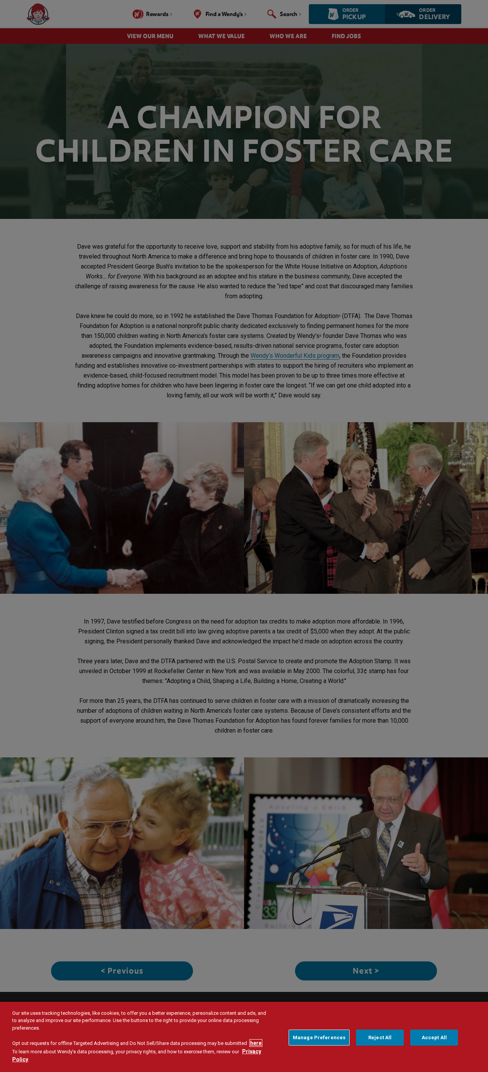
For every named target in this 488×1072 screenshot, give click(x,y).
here (256, 1043)
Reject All (380, 1037)
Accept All (434, 1037)
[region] (244, 1037)
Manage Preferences (319, 1037)
